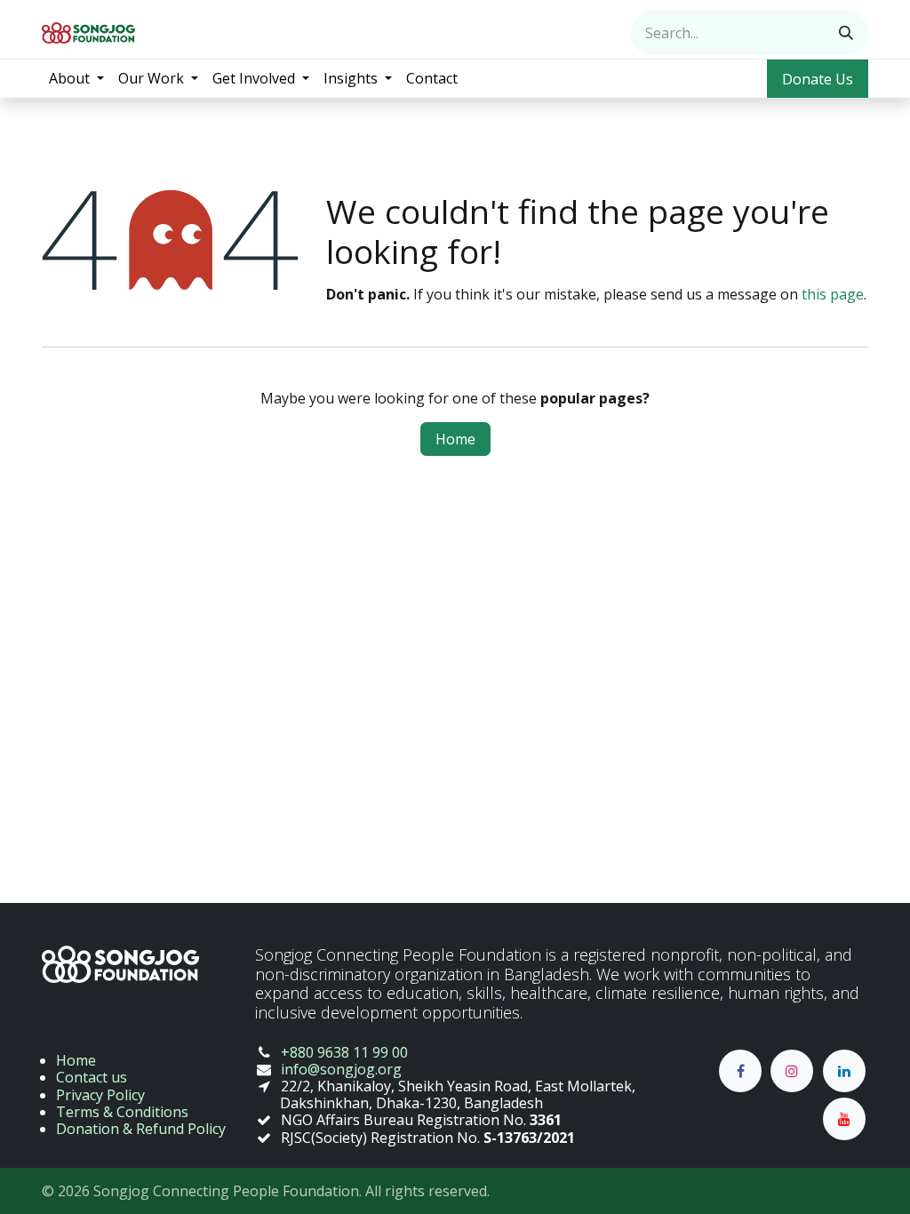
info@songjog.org (341, 1069)
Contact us (91, 1077)
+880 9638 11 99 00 (344, 1052)
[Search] (846, 33)
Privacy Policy (100, 1095)
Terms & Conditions (122, 1112)
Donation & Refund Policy (141, 1128)
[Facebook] (740, 1071)
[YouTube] (844, 1119)
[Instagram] (791, 1071)
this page (833, 294)
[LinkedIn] (844, 1071)
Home (455, 439)
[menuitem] (76, 78)
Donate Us (817, 79)
